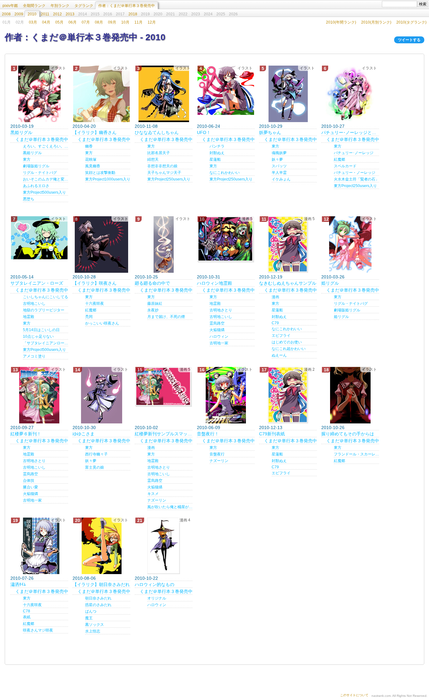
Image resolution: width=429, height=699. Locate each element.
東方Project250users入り (168, 179)
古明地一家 (218, 343)
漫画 (275, 297)
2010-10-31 (208, 276)
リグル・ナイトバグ (40, 172)
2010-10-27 (333, 126)
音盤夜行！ (208, 433)
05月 (59, 22)
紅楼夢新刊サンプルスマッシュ (164, 433)
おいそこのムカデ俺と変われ (45, 179)
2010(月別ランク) (376, 22)
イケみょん (281, 179)
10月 (125, 22)
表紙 (26, 617)
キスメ (153, 494)
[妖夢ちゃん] (288, 94)
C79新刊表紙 (272, 433)
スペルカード (345, 166)
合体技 (28, 480)
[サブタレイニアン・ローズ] (39, 238)
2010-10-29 (270, 126)
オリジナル (156, 598)
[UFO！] (226, 90)
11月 (138, 22)
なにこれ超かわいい (289, 349)
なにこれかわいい (224, 172)
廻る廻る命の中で (152, 283)
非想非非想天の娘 (162, 166)
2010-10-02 (146, 427)
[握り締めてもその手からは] (350, 395)
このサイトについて (354, 695)
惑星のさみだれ (98, 605)
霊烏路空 (217, 323)
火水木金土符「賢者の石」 (356, 179)
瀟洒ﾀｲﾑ (18, 584)
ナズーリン (156, 500)
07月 (86, 22)
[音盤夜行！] (226, 395)
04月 (46, 22)
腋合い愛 (30, 487)
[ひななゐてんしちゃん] (164, 94)
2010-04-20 (84, 126)
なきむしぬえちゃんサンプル (287, 283)
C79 (275, 323)
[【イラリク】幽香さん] (101, 94)
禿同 (89, 317)
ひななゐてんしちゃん (157, 132)
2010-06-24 (208, 126)
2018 (132, 14)
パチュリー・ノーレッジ (354, 172)
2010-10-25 (146, 276)
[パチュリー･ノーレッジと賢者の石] (350, 94)
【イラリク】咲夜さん (95, 283)
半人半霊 (279, 172)
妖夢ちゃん (270, 132)
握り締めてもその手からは (347, 433)
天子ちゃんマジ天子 (164, 172)
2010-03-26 (333, 276)
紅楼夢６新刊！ (25, 433)
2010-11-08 (146, 126)
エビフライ (281, 335)
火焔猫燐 (217, 330)
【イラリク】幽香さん (95, 132)
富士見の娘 (94, 467)
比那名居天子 (158, 153)
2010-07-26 (22, 578)
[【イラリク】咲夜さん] (101, 244)
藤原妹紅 (154, 303)
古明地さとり (220, 310)
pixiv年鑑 (10, 5)
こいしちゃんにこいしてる (45, 297)
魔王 (89, 618)
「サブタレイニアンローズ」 (45, 343)
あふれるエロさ (36, 186)
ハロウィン (218, 336)
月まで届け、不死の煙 (166, 317)
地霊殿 (28, 317)
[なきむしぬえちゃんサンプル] (288, 244)
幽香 (89, 146)
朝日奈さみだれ (98, 598)
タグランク (83, 5)
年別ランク (60, 5)
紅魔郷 (339, 159)
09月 (112, 22)
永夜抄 (153, 310)
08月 (99, 22)
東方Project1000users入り (107, 179)
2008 (6, 14)
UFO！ (204, 132)
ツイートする (409, 40)
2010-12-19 (270, 276)
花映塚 (90, 159)
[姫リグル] (350, 244)
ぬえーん (279, 355)
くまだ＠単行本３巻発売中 (41, 139)
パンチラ (217, 146)
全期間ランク (34, 5)
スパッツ (279, 166)
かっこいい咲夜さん (102, 323)
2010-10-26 (333, 427)
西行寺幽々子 (96, 454)
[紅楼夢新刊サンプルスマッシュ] (164, 386)
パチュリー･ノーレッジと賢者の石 (350, 132)
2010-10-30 (84, 427)
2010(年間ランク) (341, 22)
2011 (45, 14)
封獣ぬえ (217, 153)
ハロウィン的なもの (154, 584)
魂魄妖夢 (279, 153)
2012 (57, 14)
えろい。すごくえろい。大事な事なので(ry (45, 146)
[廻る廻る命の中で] (164, 244)
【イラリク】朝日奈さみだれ (101, 584)
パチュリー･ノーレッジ (353, 153)
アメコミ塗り (34, 356)
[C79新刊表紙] (288, 395)
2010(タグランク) (411, 22)
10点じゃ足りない (38, 336)
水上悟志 (92, 631)
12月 (152, 22)
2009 (18, 14)
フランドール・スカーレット (356, 454)
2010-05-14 (22, 276)
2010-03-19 (22, 126)
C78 (26, 611)
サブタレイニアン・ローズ (36, 283)
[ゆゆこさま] (101, 395)
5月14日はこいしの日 (41, 330)
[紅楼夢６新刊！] (39, 395)
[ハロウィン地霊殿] (226, 239)
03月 (33, 22)
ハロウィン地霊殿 (214, 283)
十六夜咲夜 (94, 303)
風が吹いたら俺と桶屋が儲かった (170, 507)
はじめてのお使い (287, 342)
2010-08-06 (84, 578)
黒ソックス (94, 624)
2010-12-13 (270, 427)
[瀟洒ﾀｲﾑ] (39, 546)
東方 (26, 159)
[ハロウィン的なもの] (164, 546)
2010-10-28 (84, 276)
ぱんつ (90, 611)
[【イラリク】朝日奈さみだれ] (101, 546)
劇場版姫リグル (36, 166)
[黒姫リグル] (39, 94)
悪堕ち (28, 199)
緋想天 (153, 159)
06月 (72, 22)
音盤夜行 (217, 454)
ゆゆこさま (84, 433)
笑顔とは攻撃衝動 (100, 172)
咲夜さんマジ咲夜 (38, 630)
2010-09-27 (22, 427)
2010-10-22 (146, 578)
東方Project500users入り (44, 192)
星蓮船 (215, 159)
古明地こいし (34, 303)
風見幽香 (92, 166)
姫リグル (330, 283)
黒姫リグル (21, 132)
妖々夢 (277, 159)
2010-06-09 (208, 427)
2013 (70, 14)
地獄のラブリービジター (43, 310)
